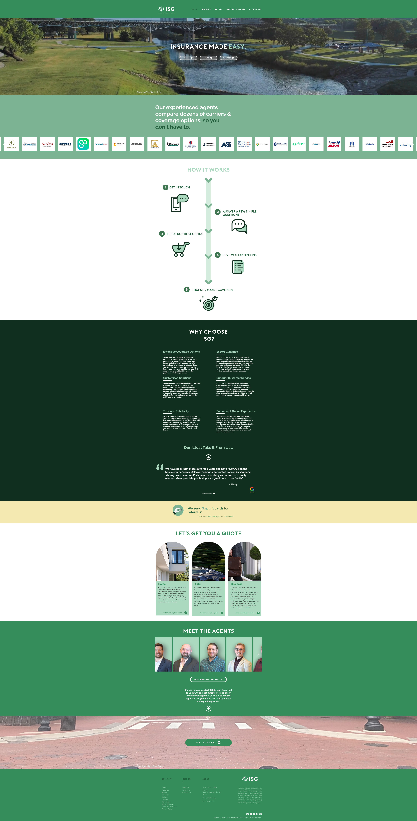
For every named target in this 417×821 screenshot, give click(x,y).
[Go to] (185, 612)
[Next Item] (413, 144)
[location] (254, 814)
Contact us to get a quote (172, 613)
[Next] (405, 479)
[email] (257, 814)
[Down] (208, 457)
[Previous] (12, 479)
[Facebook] (251, 814)
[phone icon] (260, 814)
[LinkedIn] (247, 814)
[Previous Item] (3, 144)
